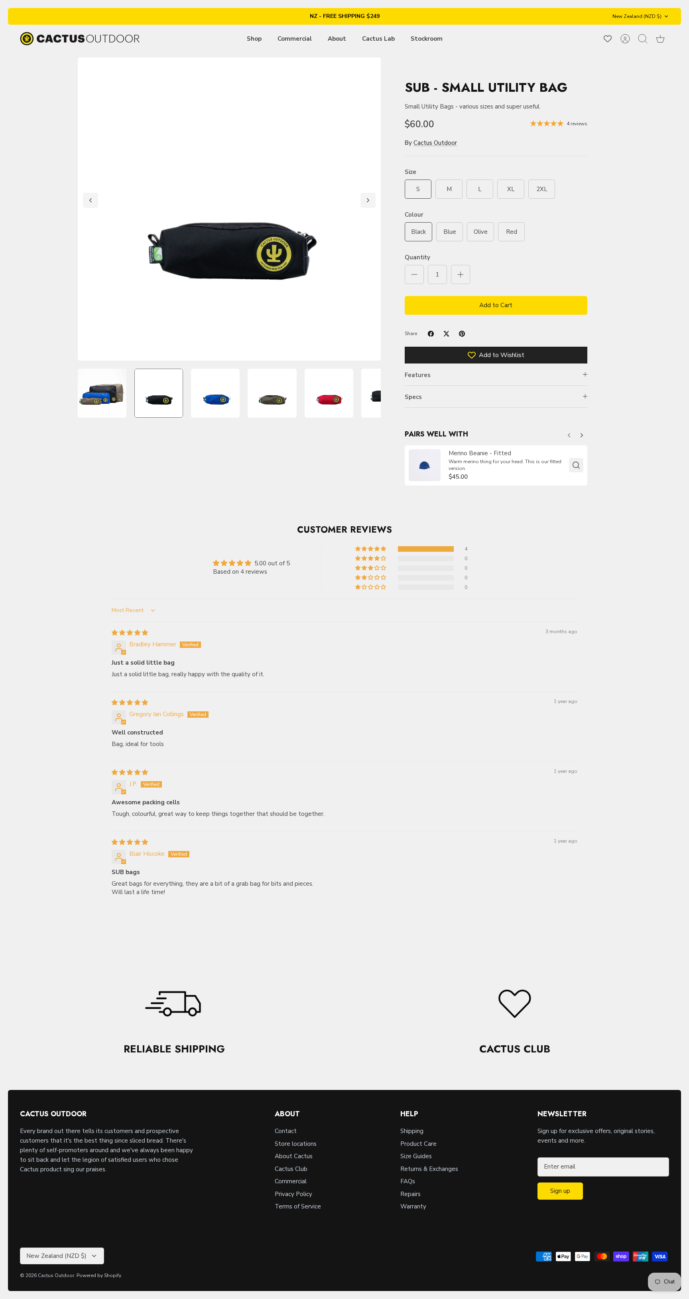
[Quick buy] (576, 465)
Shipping (411, 1131)
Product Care (418, 1144)
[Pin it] (462, 334)
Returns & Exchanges (429, 1169)
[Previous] (90, 200)
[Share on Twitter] (446, 334)
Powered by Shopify (99, 1275)
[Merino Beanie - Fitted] (425, 465)
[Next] (368, 200)
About (337, 39)
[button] (371, 549)
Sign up (560, 1191)
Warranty (413, 1206)
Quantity (417, 257)
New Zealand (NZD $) (636, 16)
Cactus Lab (378, 39)
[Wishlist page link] (608, 39)
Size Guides (416, 1156)
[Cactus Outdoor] (80, 39)
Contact (286, 1131)
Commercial (295, 39)
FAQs (407, 1181)
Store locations (296, 1144)
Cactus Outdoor (435, 143)
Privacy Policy (293, 1194)
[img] (130, 633)
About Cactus (294, 1156)
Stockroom (427, 39)
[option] (229, 209)
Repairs (410, 1194)
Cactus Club (291, 1169)
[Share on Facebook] (431, 334)
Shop (254, 39)
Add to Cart (495, 305)
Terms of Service (298, 1206)
